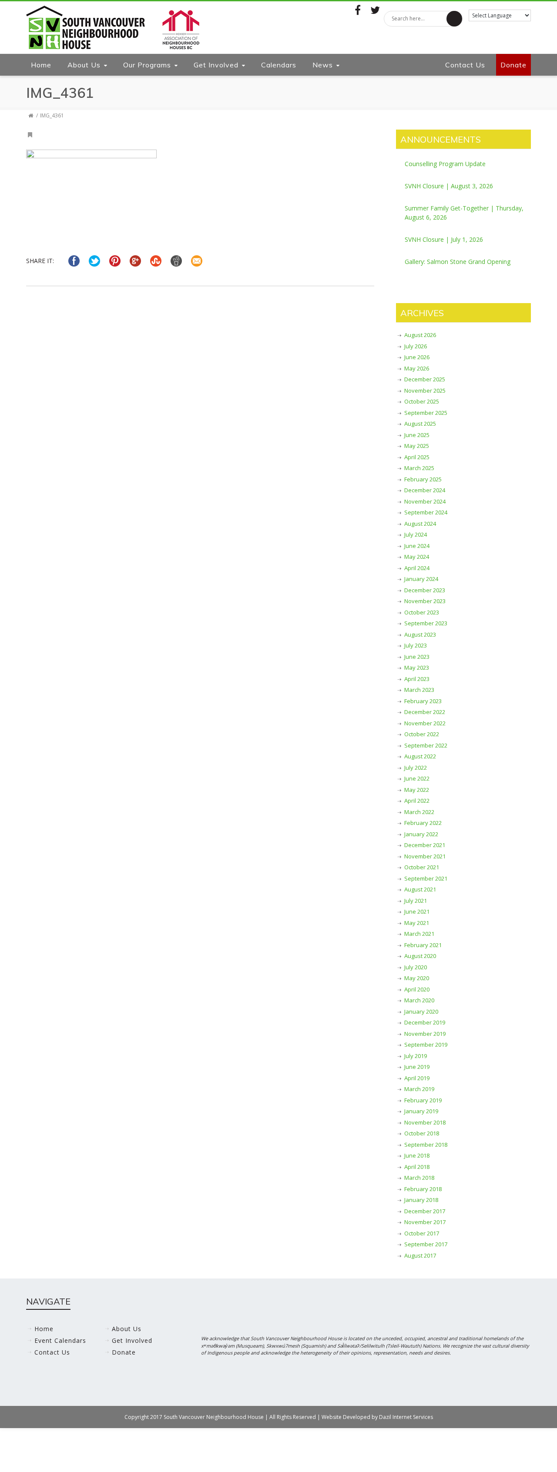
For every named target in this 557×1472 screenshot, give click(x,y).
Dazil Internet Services (406, 1417)
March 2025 (419, 468)
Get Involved (216, 64)
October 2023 (421, 612)
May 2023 (416, 667)
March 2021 (419, 934)
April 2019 (416, 1078)
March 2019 (419, 1089)
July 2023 (415, 645)
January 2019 (421, 1111)
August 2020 (420, 956)
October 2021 (421, 867)
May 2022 (416, 790)
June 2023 (416, 657)
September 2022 (425, 745)
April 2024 (416, 568)
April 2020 (416, 989)
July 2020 (415, 967)
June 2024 (416, 546)
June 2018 (416, 1155)
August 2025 (420, 423)
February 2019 (423, 1100)
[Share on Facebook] (74, 261)
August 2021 (420, 889)
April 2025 (416, 457)
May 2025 (416, 446)
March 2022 (419, 812)
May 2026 (416, 368)
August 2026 (420, 335)
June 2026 (416, 357)
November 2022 (425, 723)
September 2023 (425, 623)
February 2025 (423, 479)
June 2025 (416, 435)
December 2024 (424, 490)
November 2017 (425, 1222)
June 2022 (416, 778)
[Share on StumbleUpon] (156, 261)
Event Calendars (60, 1340)
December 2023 (424, 590)
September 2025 (425, 413)
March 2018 (419, 1178)
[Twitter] (375, 10)
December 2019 (424, 1022)
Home (41, 64)
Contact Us (465, 64)
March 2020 (419, 1000)
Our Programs (147, 64)
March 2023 (419, 690)
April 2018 (416, 1167)
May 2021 (416, 923)
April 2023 (416, 679)
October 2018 (421, 1133)
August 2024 (420, 523)
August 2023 (420, 634)
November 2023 (425, 601)
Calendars (278, 64)
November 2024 (425, 501)
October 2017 (421, 1233)
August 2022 (420, 756)
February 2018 (423, 1189)
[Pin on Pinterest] (115, 261)
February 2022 (423, 823)
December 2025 (424, 379)
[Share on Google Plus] (135, 261)
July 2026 (415, 346)
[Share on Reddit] (176, 261)
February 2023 (423, 701)
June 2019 (416, 1067)
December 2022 (424, 712)
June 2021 (416, 911)
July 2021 (415, 901)
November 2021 (425, 856)
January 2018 (421, 1200)
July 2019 (415, 1056)
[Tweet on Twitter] (94, 261)
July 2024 (415, 534)
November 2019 (425, 1034)
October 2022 (421, 734)
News (322, 64)
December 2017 (424, 1211)
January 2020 (421, 1011)
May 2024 (416, 557)
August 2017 (420, 1255)
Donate (513, 64)
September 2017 (425, 1244)
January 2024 (421, 579)
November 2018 (425, 1122)
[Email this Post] (197, 261)
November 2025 (425, 390)
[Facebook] (357, 10)
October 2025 (421, 401)
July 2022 (415, 767)
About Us (84, 64)
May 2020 (416, 978)
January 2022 (421, 834)
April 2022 (416, 800)
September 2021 (425, 878)
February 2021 (423, 945)
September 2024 (425, 512)
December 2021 (424, 845)
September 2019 (425, 1044)
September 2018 (425, 1144)
